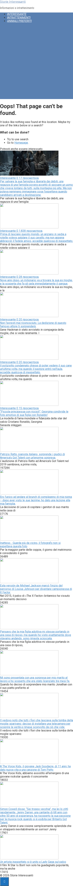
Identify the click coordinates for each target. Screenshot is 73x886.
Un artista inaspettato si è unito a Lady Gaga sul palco (33, 862)
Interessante (16, 14)
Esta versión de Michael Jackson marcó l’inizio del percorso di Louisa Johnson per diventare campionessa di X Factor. (36, 589)
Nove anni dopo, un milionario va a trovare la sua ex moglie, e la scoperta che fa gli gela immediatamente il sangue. (36, 282)
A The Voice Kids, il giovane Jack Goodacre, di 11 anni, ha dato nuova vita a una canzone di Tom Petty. (35, 768)
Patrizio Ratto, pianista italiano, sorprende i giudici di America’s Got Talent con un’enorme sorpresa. (32, 456)
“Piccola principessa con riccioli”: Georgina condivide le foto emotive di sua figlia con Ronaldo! (34, 413)
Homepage (21, 142)
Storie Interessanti (13, 1)
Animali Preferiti (19, 21)
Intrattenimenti (18, 17)
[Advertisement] (36, 62)
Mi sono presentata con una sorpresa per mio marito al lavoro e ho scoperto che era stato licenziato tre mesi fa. (35, 679)
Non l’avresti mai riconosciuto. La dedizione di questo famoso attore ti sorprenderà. (33, 324)
